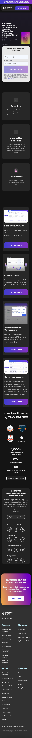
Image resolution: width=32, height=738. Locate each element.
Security (20, 684)
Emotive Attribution (7, 678)
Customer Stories (7, 697)
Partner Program (6, 712)
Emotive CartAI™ (6, 682)
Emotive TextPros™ (7, 686)
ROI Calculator (6, 704)
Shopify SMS (21, 629)
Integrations (5, 693)
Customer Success (7, 701)
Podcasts (4, 719)
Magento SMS (22, 633)
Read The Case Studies (16, 478)
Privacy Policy (21, 688)
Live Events (5, 708)
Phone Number (8, 60)
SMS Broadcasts (6, 646)
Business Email (7, 54)
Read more (25, 3)
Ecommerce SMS (6, 635)
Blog (19, 676)
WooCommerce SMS (24, 637)
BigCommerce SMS (23, 641)
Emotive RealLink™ (7, 689)
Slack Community (7, 715)
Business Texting (6, 638)
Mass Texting (5, 642)
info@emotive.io (7, 618)
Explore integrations (16, 517)
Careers (20, 673)
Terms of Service (10, 78)
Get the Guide (22, 8)
